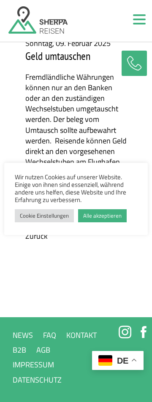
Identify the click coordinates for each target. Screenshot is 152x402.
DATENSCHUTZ (37, 380)
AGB (43, 350)
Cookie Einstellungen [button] (44, 215)
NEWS (23, 335)
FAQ (49, 335)
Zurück (36, 236)
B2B (19, 350)
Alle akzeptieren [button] (102, 215)
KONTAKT (81, 335)
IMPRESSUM (33, 364)
